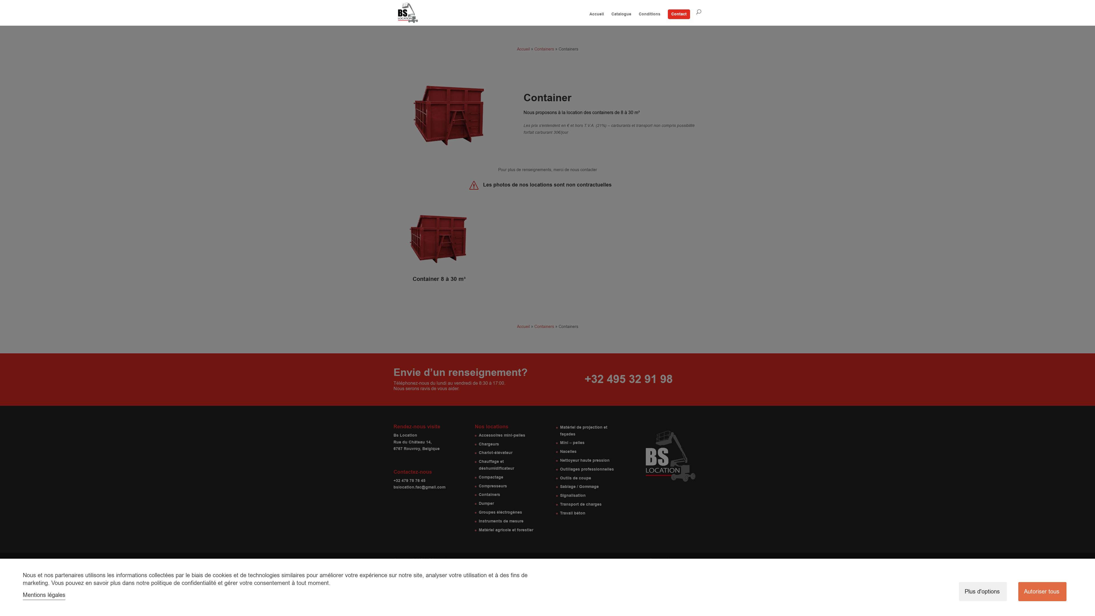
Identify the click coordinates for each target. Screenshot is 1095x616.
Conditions (649, 14)
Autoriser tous (1041, 591)
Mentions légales (44, 595)
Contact (679, 14)
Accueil (596, 14)
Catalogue (621, 14)
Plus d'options (982, 591)
